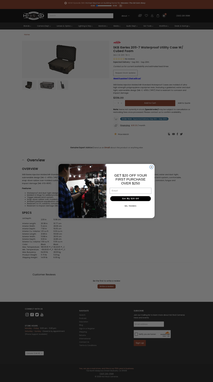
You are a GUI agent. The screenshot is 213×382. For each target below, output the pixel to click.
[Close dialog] (151, 167)
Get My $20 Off (130, 199)
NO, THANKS (130, 206)
